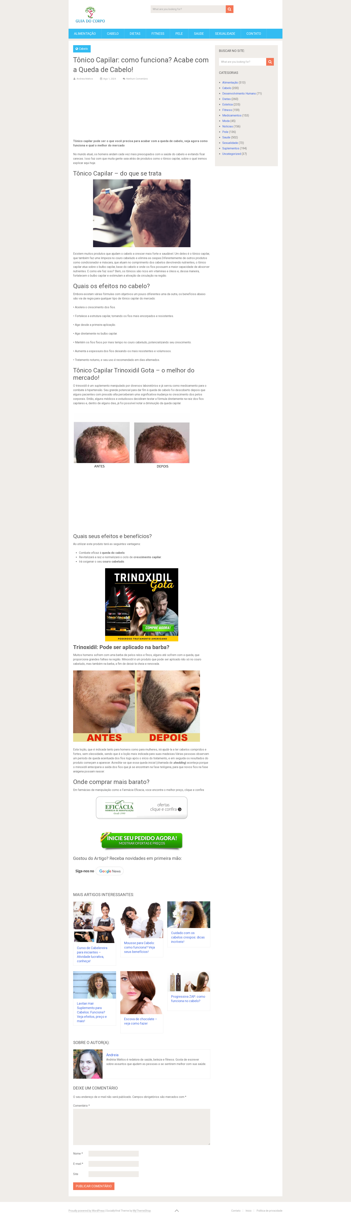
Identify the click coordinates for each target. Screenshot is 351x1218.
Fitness (158, 33)
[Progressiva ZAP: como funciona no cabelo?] (188, 981)
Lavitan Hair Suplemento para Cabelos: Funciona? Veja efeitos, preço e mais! (92, 1012)
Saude (199, 33)
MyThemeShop (142, 1210)
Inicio (249, 1210)
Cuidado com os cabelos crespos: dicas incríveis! (188, 937)
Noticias (227, 126)
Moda (226, 121)
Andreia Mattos (85, 78)
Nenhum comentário (137, 78)
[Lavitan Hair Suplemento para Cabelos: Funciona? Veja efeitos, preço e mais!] (94, 985)
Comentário (81, 1105)
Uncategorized (231, 154)
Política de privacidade (269, 1210)
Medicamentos (231, 115)
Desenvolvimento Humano (239, 93)
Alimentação (85, 33)
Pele (179, 33)
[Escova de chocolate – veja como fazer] (141, 992)
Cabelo (113, 33)
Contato (253, 33)
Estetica (227, 104)
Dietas (135, 33)
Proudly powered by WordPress (87, 1210)
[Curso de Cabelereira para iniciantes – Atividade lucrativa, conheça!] (94, 922)
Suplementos (230, 148)
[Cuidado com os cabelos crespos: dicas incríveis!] (188, 914)
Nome (78, 1153)
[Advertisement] (141, 110)
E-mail (78, 1164)
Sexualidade (225, 33)
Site (75, 1174)
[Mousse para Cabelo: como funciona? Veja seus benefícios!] (141, 919)
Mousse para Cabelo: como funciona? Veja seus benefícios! (139, 947)
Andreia (112, 1055)
